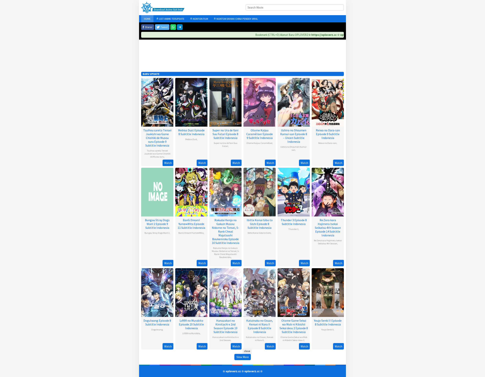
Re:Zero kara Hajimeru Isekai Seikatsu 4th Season (328, 242)
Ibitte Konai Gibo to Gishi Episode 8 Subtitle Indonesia (260, 224)
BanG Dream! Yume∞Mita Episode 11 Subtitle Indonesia (191, 224)
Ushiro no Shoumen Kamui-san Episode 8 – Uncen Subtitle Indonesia (293, 135)
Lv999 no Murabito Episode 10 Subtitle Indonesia (191, 324)
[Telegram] (180, 27)
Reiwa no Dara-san (327, 143)
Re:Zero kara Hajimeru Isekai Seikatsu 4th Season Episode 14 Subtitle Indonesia (328, 227)
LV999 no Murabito (191, 333)
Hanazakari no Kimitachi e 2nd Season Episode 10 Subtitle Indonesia (225, 326)
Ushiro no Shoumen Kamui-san (293, 148)
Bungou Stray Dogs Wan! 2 (157, 232)
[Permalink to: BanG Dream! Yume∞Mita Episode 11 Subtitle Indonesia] (191, 192)
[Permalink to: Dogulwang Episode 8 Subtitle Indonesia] (157, 292)
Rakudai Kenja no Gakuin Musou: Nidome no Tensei (225, 249)
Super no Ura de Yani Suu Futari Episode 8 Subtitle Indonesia (225, 134)
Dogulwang (157, 329)
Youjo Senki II (327, 329)
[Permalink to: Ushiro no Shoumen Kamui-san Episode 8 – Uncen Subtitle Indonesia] (293, 102)
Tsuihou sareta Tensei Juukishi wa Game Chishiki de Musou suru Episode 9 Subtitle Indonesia (157, 137)
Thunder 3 (293, 229)
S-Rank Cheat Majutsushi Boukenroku (226, 254)
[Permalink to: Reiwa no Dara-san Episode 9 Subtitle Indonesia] (327, 102)
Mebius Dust (191, 139)
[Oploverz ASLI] (163, 7)
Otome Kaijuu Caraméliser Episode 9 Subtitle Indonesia (259, 134)
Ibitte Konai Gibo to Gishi (259, 232)
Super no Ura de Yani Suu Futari (225, 144)
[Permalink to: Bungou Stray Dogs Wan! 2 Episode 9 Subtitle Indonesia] (157, 192)
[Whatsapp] (173, 27)
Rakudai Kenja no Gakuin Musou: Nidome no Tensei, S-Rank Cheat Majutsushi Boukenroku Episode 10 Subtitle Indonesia (225, 231)
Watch (168, 163)
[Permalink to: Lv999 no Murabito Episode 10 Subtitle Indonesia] (191, 292)
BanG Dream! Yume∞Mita (191, 232)
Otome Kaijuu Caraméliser (259, 143)
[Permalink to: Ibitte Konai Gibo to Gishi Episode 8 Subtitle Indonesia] (259, 192)
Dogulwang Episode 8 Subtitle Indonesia (157, 322)
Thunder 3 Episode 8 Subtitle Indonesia (294, 222)
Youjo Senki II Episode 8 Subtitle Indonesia (328, 322)
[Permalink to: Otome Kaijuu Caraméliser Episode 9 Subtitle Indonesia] (259, 102)
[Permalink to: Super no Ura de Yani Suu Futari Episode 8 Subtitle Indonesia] (225, 102)
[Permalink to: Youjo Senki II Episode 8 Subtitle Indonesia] (327, 292)
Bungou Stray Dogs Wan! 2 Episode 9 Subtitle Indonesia (157, 224)
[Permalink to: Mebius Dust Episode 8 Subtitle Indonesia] (191, 102)
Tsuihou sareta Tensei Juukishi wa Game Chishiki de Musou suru (157, 153)
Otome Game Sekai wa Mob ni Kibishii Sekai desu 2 (293, 339)
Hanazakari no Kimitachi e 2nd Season (225, 339)
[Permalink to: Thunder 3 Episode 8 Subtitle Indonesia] (293, 192)
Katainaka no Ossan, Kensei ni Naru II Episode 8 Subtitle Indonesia (259, 326)
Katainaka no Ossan (256, 337)
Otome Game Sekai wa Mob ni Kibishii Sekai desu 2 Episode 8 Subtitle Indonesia (294, 326)
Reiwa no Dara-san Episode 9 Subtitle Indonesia (328, 134)
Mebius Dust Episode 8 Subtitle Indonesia (191, 132)
